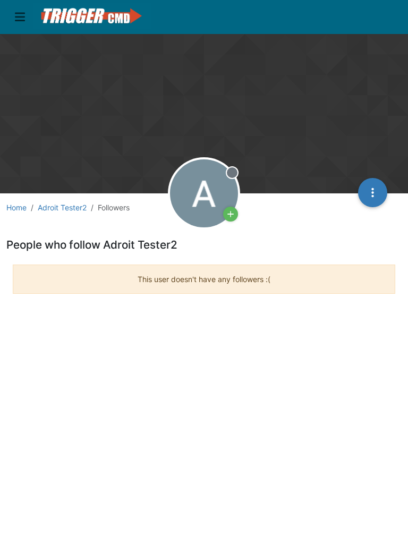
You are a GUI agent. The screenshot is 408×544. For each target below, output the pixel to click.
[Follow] (230, 214)
